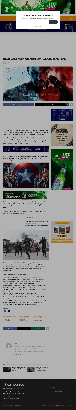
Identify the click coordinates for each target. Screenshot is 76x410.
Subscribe (53, 22)
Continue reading (38, 26)
